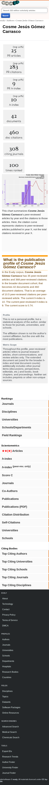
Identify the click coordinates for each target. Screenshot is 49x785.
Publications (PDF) (14, 506)
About (5, 598)
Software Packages (11, 707)
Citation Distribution (15, 514)
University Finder (10, 767)
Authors (10, 20)
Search (5, 16)
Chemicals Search (10, 737)
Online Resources (10, 713)
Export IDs (7, 751)
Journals (8, 403)
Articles (12, 450)
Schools (7, 538)
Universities (10, 419)
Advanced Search (10, 727)
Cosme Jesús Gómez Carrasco (29, 20)
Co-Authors (10, 491)
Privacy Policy (8, 615)
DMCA (5, 626)
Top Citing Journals (15, 577)
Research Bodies (10, 672)
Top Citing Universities (17, 561)
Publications (10, 498)
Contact (5, 609)
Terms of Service (10, 620)
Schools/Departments (16, 427)
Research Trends (10, 757)
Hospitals (6, 666)
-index (7, 458)
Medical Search (9, 732)
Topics (5, 696)
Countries (6, 677)
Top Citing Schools (14, 569)
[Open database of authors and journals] (10, 1)
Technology (7, 604)
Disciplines (9, 411)
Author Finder (8, 762)
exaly (2, 20)
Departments (8, 661)
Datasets (6, 702)
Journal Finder (9, 773)
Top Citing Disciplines (16, 585)
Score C (7, 475)
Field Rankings (12, 435)
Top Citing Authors (14, 553)
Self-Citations (11, 522)
